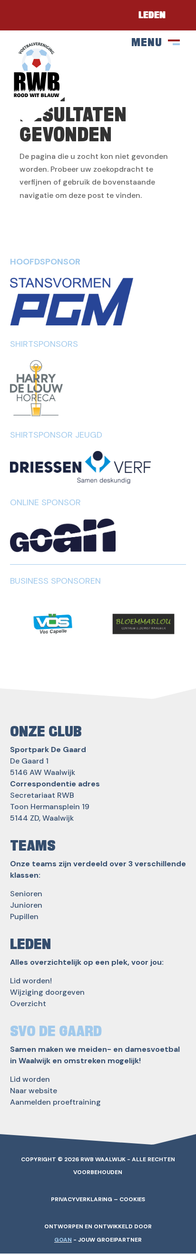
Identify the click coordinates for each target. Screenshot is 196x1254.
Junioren (26, 905)
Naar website (33, 1091)
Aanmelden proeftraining (55, 1102)
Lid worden (30, 1079)
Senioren (26, 894)
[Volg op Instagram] (52, 15)
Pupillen (24, 916)
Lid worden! (31, 981)
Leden (152, 15)
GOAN (63, 1240)
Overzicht (28, 1004)
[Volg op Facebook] (23, 15)
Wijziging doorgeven (47, 992)
